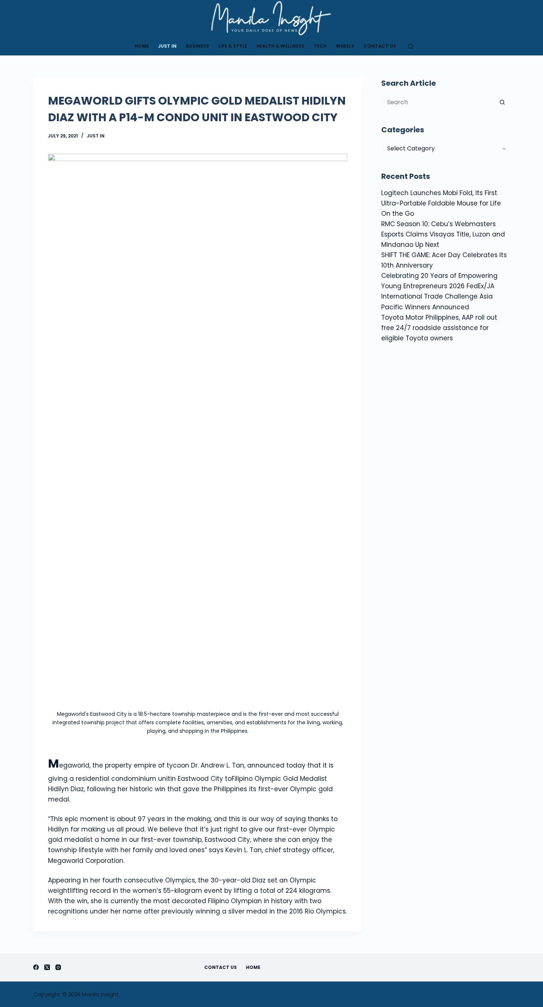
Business (197, 46)
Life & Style (232, 46)
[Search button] (502, 102)
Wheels (345, 46)
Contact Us (379, 46)
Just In (167, 46)
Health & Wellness (280, 46)
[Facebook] (36, 967)
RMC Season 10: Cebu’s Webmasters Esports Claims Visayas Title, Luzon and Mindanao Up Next (443, 234)
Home (141, 46)
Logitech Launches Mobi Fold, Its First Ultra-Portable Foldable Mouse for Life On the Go (441, 203)
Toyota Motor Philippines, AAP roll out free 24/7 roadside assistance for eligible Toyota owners (439, 328)
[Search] (410, 46)
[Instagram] (58, 967)
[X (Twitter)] (47, 967)
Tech (320, 46)
